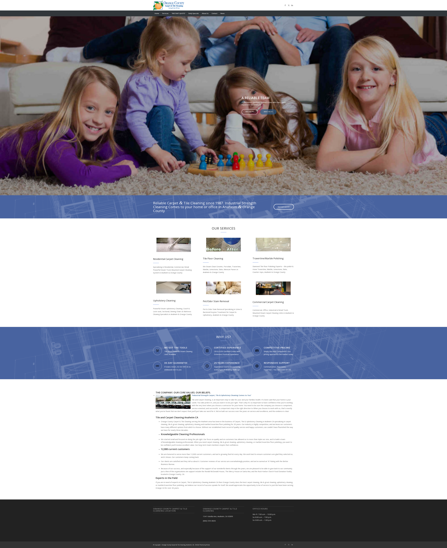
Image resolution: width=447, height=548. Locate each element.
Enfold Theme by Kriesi (202, 545)
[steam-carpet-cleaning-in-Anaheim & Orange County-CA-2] (173, 245)
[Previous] (2, 103)
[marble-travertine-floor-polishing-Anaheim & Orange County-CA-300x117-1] (273, 244)
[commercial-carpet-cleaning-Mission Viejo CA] (273, 288)
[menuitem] (157, 13)
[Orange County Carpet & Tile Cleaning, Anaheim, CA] (169, 5)
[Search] (292, 13)
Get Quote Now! (180, 114)
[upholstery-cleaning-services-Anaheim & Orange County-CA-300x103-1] (173, 288)
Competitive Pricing (277, 347)
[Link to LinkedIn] (292, 5)
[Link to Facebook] (285, 5)
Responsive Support (277, 362)
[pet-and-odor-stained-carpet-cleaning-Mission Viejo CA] (223, 288)
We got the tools (175, 347)
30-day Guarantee (176, 362)
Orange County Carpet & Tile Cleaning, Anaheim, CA (178, 545)
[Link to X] (288, 5)
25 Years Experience (227, 362)
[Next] (445, 103)
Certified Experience (227, 347)
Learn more (161, 114)
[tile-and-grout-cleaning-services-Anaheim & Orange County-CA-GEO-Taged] (223, 244)
